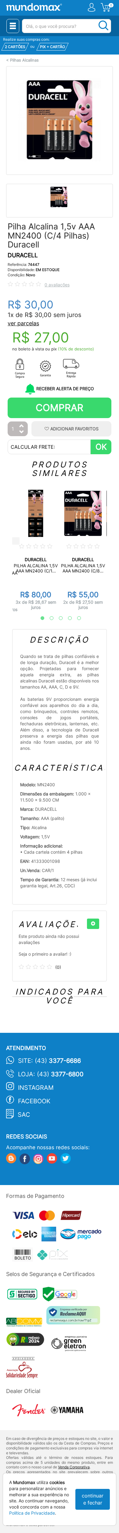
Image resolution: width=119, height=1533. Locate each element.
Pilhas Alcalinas (24, 60)
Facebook (34, 1101)
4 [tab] (67, 618)
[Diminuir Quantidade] (21, 432)
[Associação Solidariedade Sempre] (23, 1369)
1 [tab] (39, 618)
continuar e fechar (92, 1499)
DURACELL (23, 255)
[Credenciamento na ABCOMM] (26, 1322)
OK (101, 446)
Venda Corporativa (74, 1467)
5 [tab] (76, 618)
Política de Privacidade (32, 1513)
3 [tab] (58, 618)
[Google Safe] (61, 1296)
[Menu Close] (12, 26)
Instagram (36, 1087)
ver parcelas (23, 323)
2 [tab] (48, 618)
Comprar (59, 407)
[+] (93, 924)
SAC (24, 1114)
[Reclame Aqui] (74, 1317)
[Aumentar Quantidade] (21, 426)
